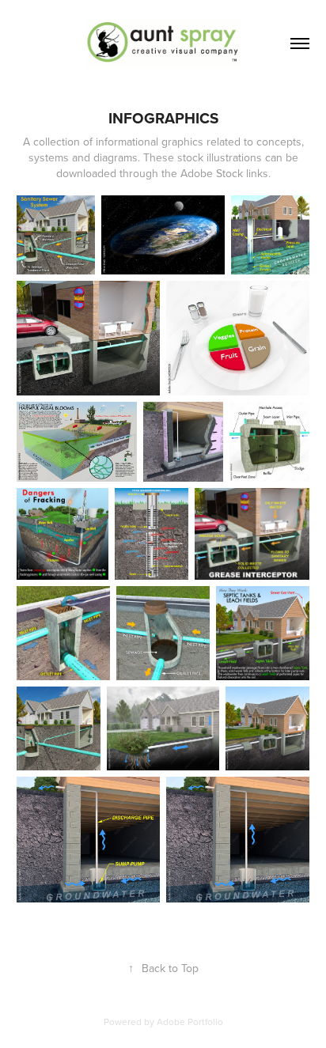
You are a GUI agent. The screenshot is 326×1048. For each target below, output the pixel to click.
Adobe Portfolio (190, 1021)
